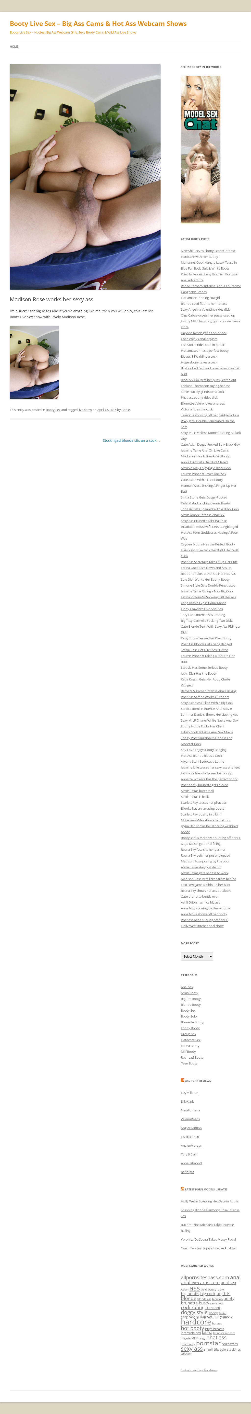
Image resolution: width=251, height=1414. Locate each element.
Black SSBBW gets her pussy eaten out (208, 380)
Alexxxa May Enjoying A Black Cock (206, 468)
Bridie (126, 409)
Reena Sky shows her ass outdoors (206, 890)
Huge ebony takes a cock (199, 362)
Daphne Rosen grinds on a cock (203, 333)
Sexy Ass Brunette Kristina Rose (204, 521)
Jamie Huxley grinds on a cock (202, 391)
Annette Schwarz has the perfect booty (209, 779)
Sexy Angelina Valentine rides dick (205, 309)
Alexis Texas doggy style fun (201, 867)
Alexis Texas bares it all (197, 791)
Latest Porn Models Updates (206, 1189)
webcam (186, 1353)
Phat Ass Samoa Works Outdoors (205, 697)
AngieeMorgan (191, 1145)
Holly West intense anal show (202, 926)
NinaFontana (190, 1110)
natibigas (187, 1172)
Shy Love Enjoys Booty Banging (203, 749)
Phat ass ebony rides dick (199, 397)
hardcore (196, 1322)
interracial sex (191, 1333)
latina (207, 1332)
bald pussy (208, 1289)
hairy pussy (222, 1316)
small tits (211, 1349)
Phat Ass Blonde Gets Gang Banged (206, 644)
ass (194, 1287)
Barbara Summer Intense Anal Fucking (209, 691)
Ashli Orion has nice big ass (200, 902)
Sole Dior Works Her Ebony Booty (205, 579)
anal (235, 1277)
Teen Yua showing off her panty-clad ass (210, 415)
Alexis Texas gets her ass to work (204, 873)
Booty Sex (53, 409)
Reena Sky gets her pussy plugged (205, 855)
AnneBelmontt (191, 1163)
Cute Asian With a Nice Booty (202, 479)
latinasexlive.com (224, 1333)
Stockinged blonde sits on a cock (132, 440)
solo (223, 1349)
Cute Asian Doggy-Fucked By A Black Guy (210, 444)
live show (85, 409)
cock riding (192, 1307)
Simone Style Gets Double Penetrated (208, 585)
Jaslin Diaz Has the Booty (199, 673)
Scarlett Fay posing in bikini (200, 814)
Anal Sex (187, 987)
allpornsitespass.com (205, 1277)
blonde (188, 1298)
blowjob (217, 1299)
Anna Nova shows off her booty (204, 914)
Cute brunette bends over (200, 896)
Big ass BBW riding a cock (199, 356)
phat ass (216, 1337)
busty (204, 1303)
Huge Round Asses (207, 1370)
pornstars (230, 1343)
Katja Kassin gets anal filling (201, 843)
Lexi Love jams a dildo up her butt (205, 884)
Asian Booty (189, 993)
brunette (189, 1303)
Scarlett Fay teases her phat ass (203, 802)
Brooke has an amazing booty (202, 808)
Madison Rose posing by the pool (205, 861)
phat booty (188, 1344)
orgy (202, 1338)
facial (222, 1313)
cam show (216, 1303)
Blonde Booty (191, 1004)
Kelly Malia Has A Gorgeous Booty (205, 503)
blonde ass (204, 1299)
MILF (194, 1338)
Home (14, 47)
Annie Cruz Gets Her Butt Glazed (204, 462)
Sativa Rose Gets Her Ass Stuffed (204, 650)
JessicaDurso (190, 1136)
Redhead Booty (192, 1057)
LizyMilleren (189, 1092)
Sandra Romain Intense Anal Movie (206, 708)
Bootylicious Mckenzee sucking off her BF (211, 838)
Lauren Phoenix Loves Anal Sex (203, 474)
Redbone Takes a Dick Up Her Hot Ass (208, 573)
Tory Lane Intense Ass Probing (203, 614)
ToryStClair (189, 1154)
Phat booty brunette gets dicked (204, 785)
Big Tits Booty (191, 998)
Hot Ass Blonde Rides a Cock (201, 755)
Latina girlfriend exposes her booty (206, 773)
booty (229, 1298)
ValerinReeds (190, 1119)
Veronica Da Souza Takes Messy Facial (208, 1239)
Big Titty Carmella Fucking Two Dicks (207, 620)
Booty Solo (189, 1016)
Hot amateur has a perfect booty (205, 350)
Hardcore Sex (191, 1040)
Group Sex (188, 1034)
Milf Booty (188, 1051)
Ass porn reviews (198, 1081)
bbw (220, 1289)
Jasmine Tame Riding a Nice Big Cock (207, 591)
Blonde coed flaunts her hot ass (204, 303)
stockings (234, 1349)
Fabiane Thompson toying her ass (205, 386)
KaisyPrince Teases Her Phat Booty (206, 638)
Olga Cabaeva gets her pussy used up (208, 315)
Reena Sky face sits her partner (203, 849)
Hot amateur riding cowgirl (200, 297)
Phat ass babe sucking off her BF (204, 920)
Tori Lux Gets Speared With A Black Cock (210, 509)
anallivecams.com (200, 1282)
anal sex (228, 1282)
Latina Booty (190, 1045)
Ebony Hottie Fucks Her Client (203, 726)
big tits (223, 1293)
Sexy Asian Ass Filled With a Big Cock (207, 703)
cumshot (212, 1307)
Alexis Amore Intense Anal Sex (203, 515)
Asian (184, 1289)
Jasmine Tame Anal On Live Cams (205, 450)
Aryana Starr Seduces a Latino (202, 761)
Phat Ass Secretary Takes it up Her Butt (209, 562)
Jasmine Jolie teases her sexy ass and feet (210, 767)
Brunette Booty (192, 1022)
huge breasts (214, 1329)
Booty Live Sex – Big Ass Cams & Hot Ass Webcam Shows (98, 23)
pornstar (208, 1343)
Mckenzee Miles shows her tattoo (205, 820)
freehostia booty (189, 1370)
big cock (207, 1293)
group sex (204, 1316)
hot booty (192, 1328)
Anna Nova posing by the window (205, 908)
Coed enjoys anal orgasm (199, 339)
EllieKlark (187, 1101)
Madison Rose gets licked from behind (208, 879)
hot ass (217, 1323)
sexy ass (192, 1348)
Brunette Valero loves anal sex (203, 403)
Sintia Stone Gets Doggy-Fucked (204, 497)
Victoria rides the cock (197, 409)
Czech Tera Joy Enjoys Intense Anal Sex (209, 1248)
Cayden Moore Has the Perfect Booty (208, 544)
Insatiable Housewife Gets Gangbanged (209, 526)
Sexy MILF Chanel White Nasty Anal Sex (209, 720)
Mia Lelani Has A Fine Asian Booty (205, 456)
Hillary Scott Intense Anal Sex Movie (207, 732)
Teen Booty (189, 1063)
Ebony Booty (190, 1028)
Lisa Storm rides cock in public (203, 344)
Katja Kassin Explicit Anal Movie (203, 603)
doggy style (194, 1312)
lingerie (185, 1338)
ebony (213, 1313)
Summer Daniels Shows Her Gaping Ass (209, 714)
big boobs (190, 1293)
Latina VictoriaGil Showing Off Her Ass (208, 597)
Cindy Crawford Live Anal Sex (202, 609)
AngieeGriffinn (191, 1128)
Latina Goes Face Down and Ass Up (206, 568)
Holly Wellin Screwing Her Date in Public (209, 1201)
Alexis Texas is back (195, 796)
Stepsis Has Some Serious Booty (204, 667)
